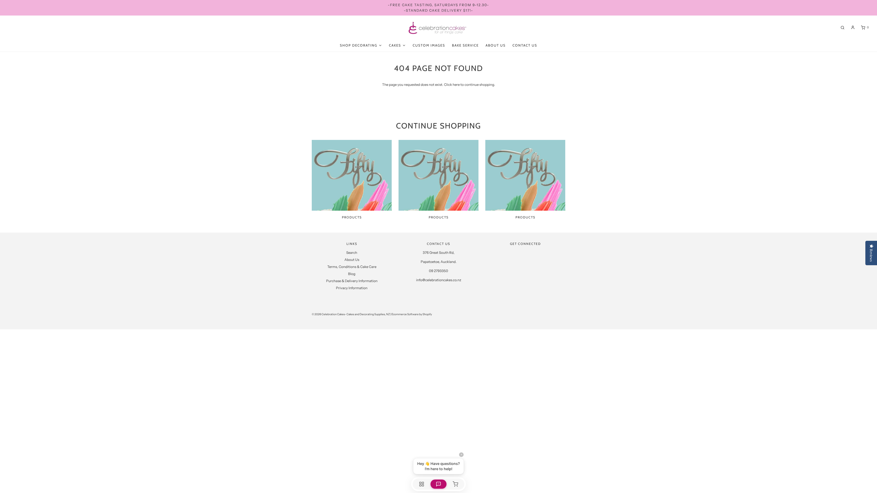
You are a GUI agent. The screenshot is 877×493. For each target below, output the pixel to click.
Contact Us (524, 45)
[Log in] (853, 27)
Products (352, 217)
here (456, 84)
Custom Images (429, 45)
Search (351, 252)
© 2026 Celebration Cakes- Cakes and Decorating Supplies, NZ (351, 314)
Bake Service (465, 45)
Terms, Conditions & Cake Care (351, 267)
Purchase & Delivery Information (352, 281)
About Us (496, 45)
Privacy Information (351, 288)
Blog (351, 274)
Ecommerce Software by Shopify (411, 314)
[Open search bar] (842, 27)
